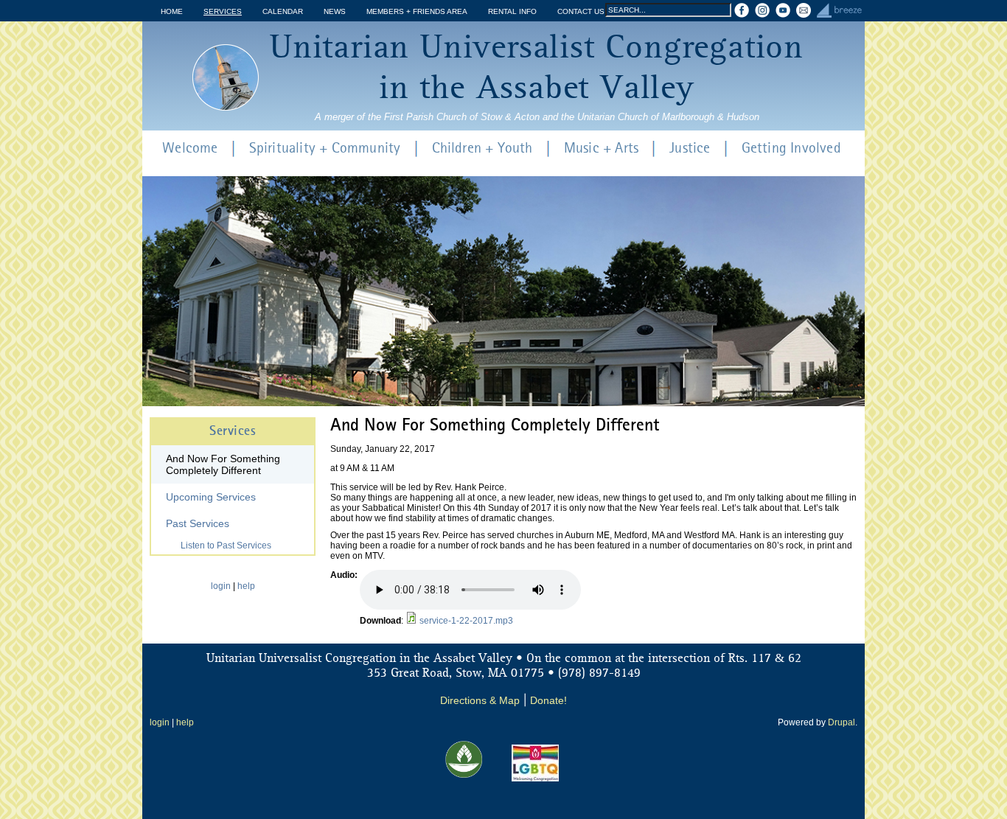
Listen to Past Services (226, 545)
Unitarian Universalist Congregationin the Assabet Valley (537, 69)
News (335, 11)
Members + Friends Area (416, 11)
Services (222, 11)
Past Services (197, 523)
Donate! (548, 700)
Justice (689, 149)
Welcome (189, 149)
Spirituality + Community (325, 149)
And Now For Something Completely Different (223, 464)
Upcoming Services (211, 497)
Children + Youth (482, 149)
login (221, 586)
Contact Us (580, 11)
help (246, 586)
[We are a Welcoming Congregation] (535, 778)
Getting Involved (791, 149)
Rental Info (512, 11)
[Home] (225, 77)
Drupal (841, 722)
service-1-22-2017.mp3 (466, 621)
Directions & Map (480, 700)
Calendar (282, 11)
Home (172, 11)
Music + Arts (601, 149)
